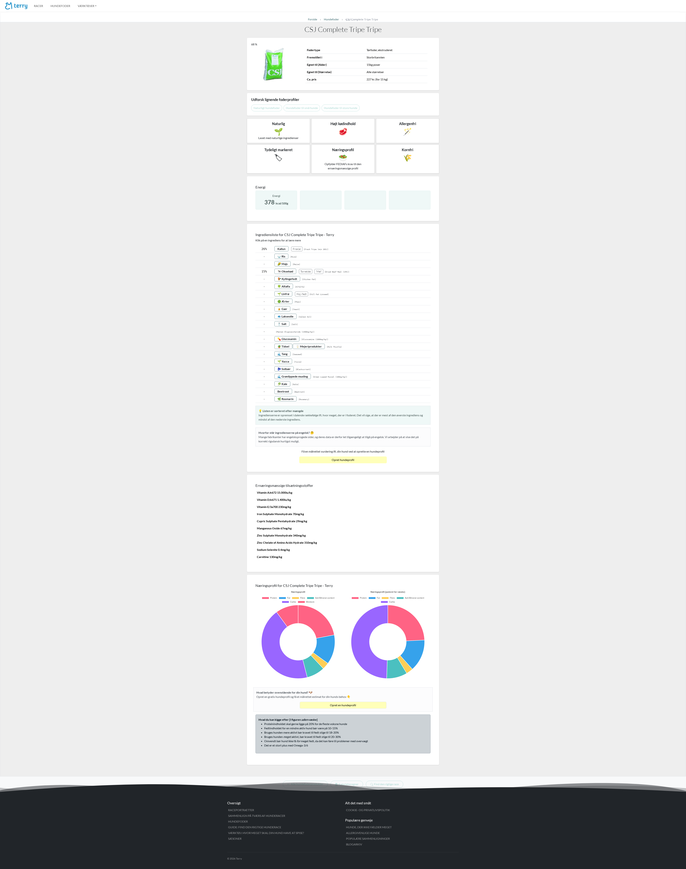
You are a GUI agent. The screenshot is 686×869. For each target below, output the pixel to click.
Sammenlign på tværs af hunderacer (256, 815)
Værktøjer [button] (86, 6)
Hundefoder (60, 6)
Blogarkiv (354, 844)
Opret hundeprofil (343, 459)
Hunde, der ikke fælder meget (369, 827)
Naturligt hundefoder (266, 108)
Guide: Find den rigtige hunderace (254, 827)
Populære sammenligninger (368, 838)
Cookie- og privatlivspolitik (368, 810)
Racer (38, 6)
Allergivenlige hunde (363, 833)
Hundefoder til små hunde (302, 108)
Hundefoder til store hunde (340, 108)
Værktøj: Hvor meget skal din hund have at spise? (266, 833)
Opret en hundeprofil (343, 705)
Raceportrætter (241, 810)
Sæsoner (235, 838)
